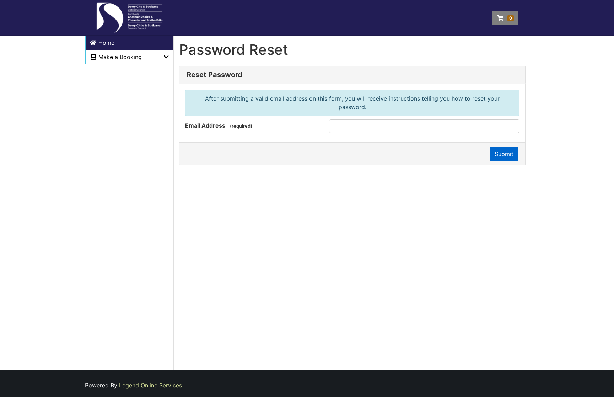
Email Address (205, 125)
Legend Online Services (150, 385)
